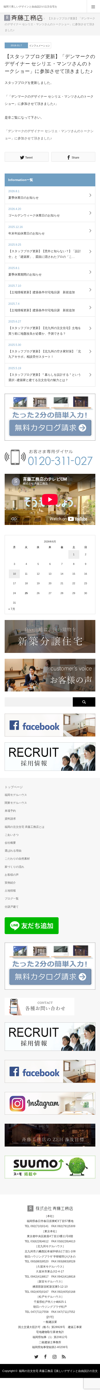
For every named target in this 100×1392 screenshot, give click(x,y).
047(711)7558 (40, 1312)
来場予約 (10, 810)
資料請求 (10, 818)
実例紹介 (10, 882)
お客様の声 (12, 874)
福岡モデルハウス (16, 795)
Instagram (53, 1355)
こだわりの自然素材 (17, 858)
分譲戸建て (12, 906)
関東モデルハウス (16, 802)
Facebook (44, 1355)
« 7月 (11, 609)
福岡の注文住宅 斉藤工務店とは (24, 827)
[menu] (93, 6)
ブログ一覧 (12, 898)
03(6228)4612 (39, 1241)
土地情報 (10, 890)
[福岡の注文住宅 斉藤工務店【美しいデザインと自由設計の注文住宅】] (23, 19)
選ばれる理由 (13, 850)
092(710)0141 (39, 1226)
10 (14, 573)
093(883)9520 (39, 1261)
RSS (63, 1355)
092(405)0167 (39, 1291)
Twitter (35, 1355)
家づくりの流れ (14, 866)
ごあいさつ (12, 834)
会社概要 (10, 842)
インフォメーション (39, 45)
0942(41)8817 (39, 1276)
